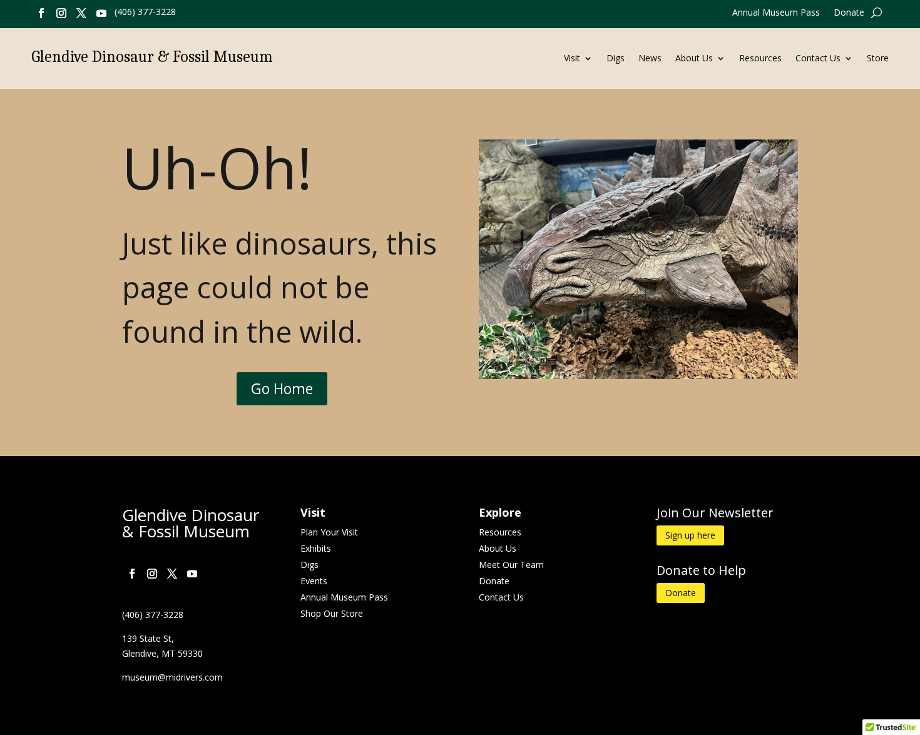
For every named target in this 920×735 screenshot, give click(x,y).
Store (878, 59)
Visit (572, 59)
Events (313, 581)
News (650, 59)
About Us (694, 59)
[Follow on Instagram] (61, 13)
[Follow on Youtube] (101, 13)
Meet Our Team (511, 564)
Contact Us (818, 59)
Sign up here (690, 535)
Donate (849, 13)
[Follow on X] (81, 13)
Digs (615, 59)
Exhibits (315, 548)
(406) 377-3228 (145, 12)
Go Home (282, 388)
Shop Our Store (331, 613)
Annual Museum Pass (776, 13)
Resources (760, 59)
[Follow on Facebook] (41, 13)
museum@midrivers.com (172, 677)
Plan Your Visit (329, 532)
